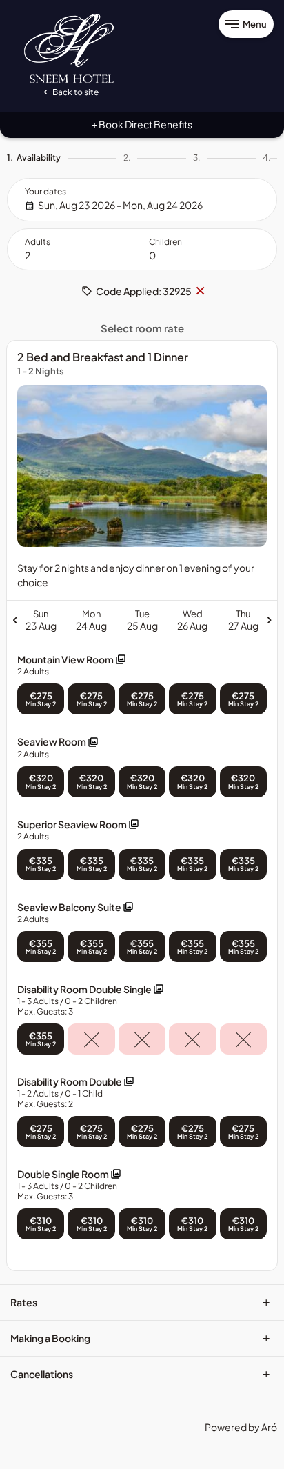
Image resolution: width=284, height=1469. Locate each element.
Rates (140, 1302)
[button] (71, 665)
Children (165, 242)
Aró (269, 1427)
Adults (37, 242)
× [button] (200, 291)
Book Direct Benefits (142, 124)
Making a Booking (140, 1338)
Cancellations (140, 1374)
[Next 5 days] (211, 619)
